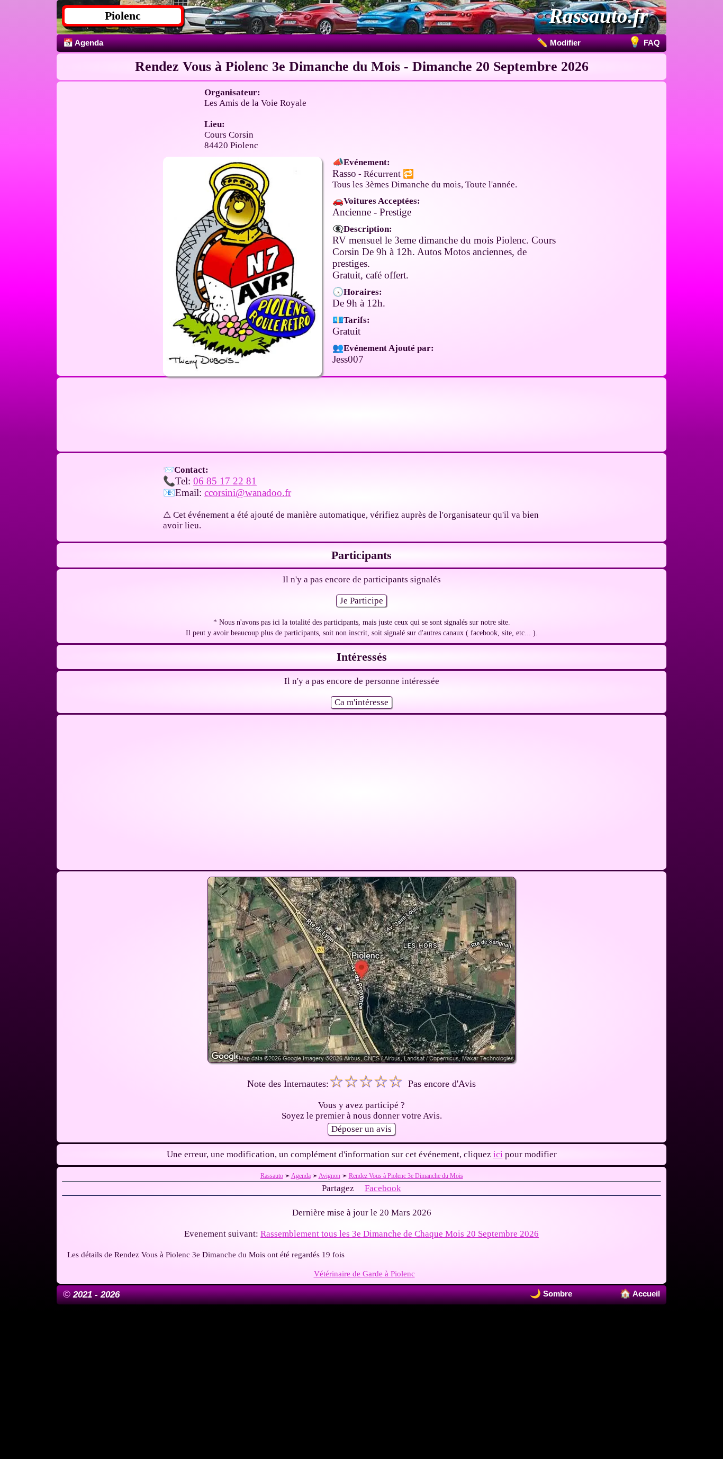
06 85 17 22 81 (225, 481)
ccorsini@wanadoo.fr (247, 492)
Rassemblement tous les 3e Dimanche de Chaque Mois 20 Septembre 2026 (399, 1234)
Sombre (556, 1293)
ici (498, 1154)
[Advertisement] (361, 419)
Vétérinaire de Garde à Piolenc (364, 1273)
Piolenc (123, 15)
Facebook (383, 1188)
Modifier (559, 42)
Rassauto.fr (598, 15)
